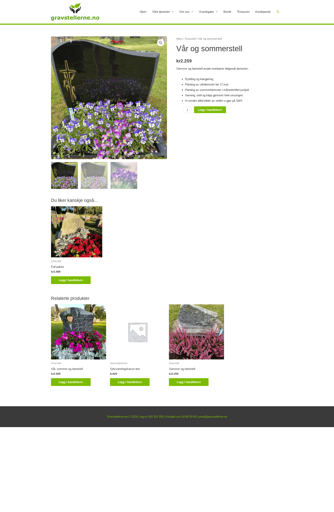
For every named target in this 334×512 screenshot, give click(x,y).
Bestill (227, 11)
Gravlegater (206, 11)
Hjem (143, 11)
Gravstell (190, 38)
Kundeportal (262, 11)
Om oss (184, 11)
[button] (160, 42)
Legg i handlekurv (210, 109)
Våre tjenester (161, 11)
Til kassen (243, 11)
